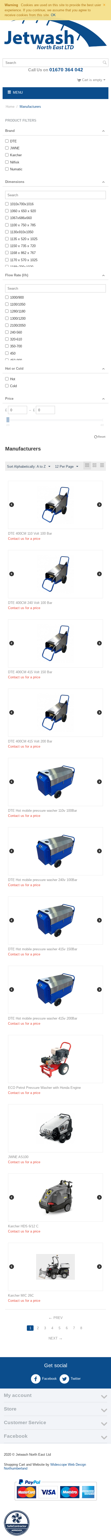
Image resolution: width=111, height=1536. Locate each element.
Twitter (76, 1379)
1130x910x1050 (21, 232)
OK (53, 15)
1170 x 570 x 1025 (23, 260)
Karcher (16, 155)
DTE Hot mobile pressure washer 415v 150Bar (42, 949)
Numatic (16, 169)
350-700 (16, 346)
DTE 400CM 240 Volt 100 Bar (30, 603)
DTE (13, 141)
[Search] (104, 63)
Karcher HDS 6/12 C (23, 1226)
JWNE (15, 148)
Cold (13, 386)
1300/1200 (18, 318)
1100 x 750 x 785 (23, 225)
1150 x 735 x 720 (23, 246)
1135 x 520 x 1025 (23, 239)
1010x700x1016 (22, 204)
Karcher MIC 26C (21, 1295)
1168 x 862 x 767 (23, 253)
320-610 (16, 339)
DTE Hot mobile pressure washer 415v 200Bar (42, 1018)
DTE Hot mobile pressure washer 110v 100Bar (42, 811)
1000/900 (17, 297)
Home (10, 107)
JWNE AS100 (18, 1157)
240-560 (16, 332)
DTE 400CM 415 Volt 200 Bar (30, 741)
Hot (12, 379)
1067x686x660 (21, 218)
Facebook (49, 1379)
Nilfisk (14, 162)
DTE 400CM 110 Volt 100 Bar (30, 533)
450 (12, 353)
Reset (101, 436)
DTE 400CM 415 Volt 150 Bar (30, 672)
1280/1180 (17, 311)
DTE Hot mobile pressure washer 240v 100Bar (42, 880)
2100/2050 (18, 325)
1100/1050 (17, 304)
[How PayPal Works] (55, 1490)
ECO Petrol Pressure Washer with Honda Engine (44, 1088)
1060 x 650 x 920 (23, 211)
